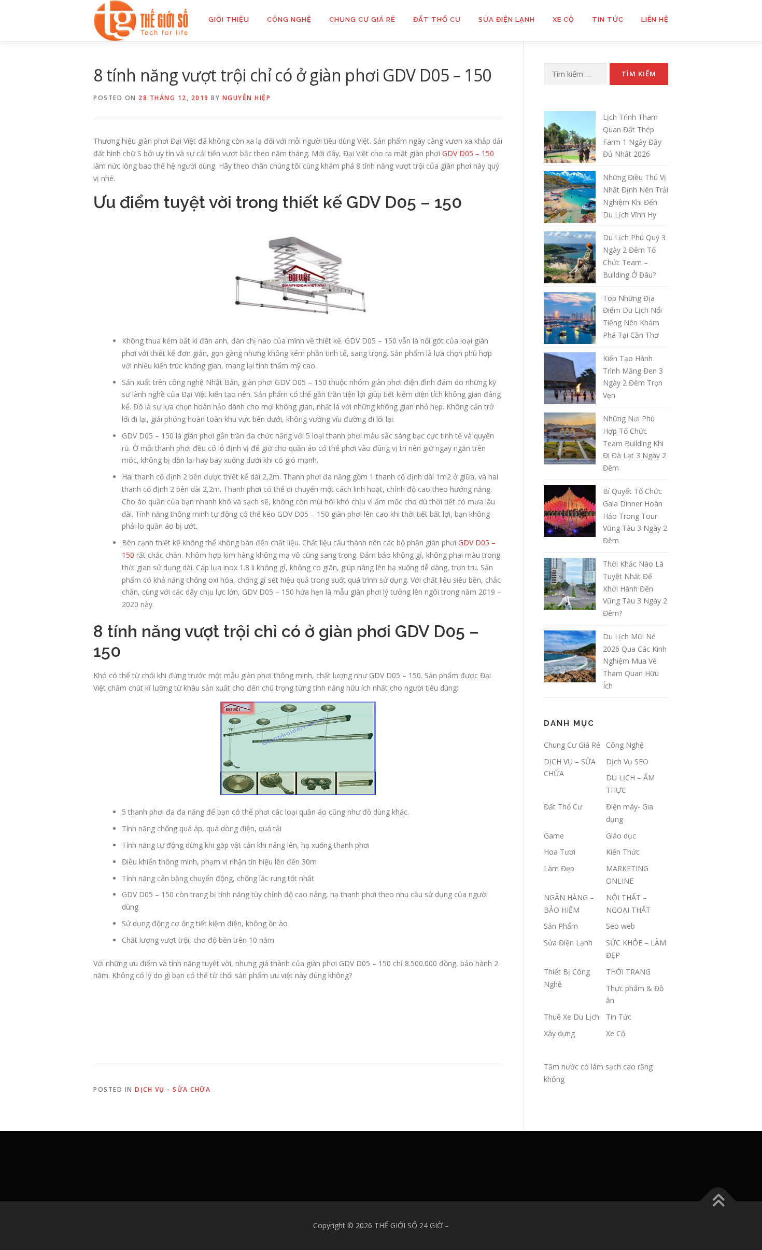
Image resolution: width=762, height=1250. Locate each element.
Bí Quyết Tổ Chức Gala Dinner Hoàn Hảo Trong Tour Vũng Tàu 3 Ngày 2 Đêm (635, 515)
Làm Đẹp (559, 868)
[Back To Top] (718, 1201)
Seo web (620, 926)
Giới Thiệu (228, 19)
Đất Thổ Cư (437, 19)
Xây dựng (559, 1033)
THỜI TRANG (628, 972)
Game (554, 836)
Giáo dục (621, 836)
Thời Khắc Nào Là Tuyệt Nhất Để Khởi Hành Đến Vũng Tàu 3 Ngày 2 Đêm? (635, 588)
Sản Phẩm (561, 926)
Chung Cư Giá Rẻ (362, 19)
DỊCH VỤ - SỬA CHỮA (172, 1089)
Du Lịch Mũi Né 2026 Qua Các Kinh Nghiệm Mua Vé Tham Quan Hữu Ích (635, 661)
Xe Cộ (563, 19)
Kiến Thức (623, 852)
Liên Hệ (655, 19)
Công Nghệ (289, 19)
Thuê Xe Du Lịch (571, 1017)
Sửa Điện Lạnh (506, 19)
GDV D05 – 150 (468, 153)
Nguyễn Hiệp (246, 97)
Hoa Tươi (559, 852)
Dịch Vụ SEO (627, 761)
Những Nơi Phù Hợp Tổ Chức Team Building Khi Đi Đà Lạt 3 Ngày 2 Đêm (634, 443)
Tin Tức (608, 19)
